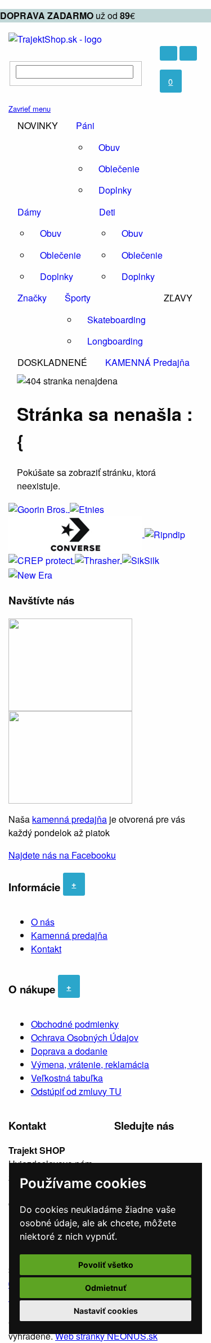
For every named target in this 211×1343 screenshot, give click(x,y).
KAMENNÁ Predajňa (147, 362)
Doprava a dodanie (69, 1050)
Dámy (29, 211)
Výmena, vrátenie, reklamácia (90, 1064)
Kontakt (46, 948)
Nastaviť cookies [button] (106, 1311)
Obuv (109, 147)
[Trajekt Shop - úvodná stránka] (55, 37)
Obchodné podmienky (75, 1023)
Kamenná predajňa (69, 935)
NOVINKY (37, 125)
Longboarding (115, 340)
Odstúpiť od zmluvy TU (76, 1091)
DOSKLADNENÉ (52, 362)
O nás (43, 921)
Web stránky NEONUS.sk (106, 1336)
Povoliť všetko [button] (105, 1264)
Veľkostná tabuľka (67, 1077)
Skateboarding (116, 319)
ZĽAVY (178, 297)
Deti (107, 211)
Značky (32, 297)
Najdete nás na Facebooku (62, 855)
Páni (85, 125)
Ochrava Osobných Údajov (84, 1037)
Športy (78, 297)
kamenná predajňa (69, 819)
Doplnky (115, 190)
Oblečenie (119, 168)
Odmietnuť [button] (106, 1287)
